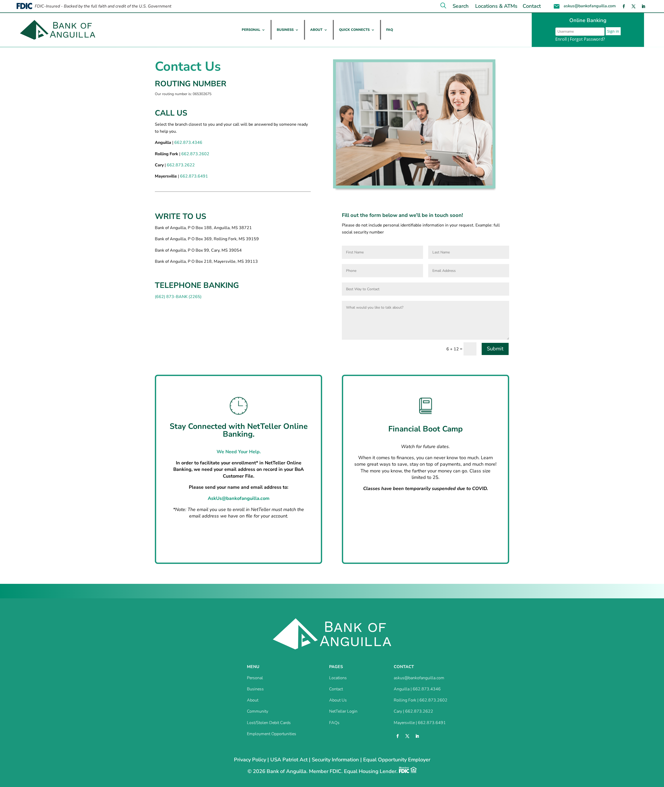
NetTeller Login (343, 711)
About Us (338, 700)
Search (461, 6)
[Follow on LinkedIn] (643, 6)
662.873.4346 (188, 142)
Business (285, 29)
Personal (251, 29)
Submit (495, 348)
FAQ (389, 29)
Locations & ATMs (496, 6)
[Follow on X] (634, 6)
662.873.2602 (195, 154)
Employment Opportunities (271, 734)
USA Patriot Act (289, 759)
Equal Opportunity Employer (396, 759)
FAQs (334, 723)
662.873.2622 (181, 165)
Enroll (561, 39)
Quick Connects (354, 29)
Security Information (335, 759)
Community (257, 711)
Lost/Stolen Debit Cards (269, 723)
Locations (338, 678)
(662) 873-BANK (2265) (178, 297)
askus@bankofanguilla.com (590, 6)
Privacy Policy (250, 759)
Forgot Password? (587, 39)
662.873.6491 (194, 176)
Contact (532, 6)
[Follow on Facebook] (624, 6)
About (316, 29)
